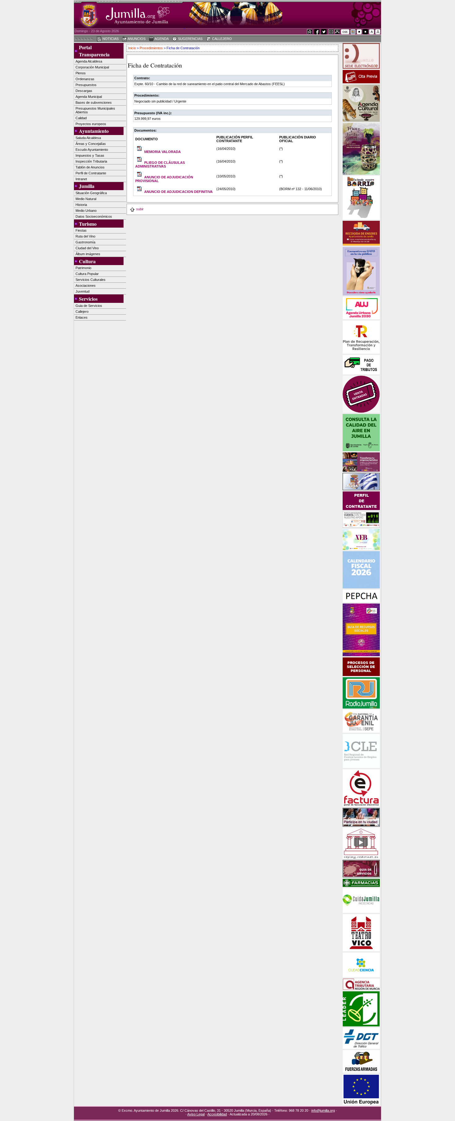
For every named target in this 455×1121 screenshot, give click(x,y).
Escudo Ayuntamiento (92, 149)
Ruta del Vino (85, 236)
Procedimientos (151, 48)
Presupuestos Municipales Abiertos (95, 110)
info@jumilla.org (323, 1110)
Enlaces (82, 317)
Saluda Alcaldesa (88, 138)
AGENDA (161, 39)
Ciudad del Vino (87, 248)
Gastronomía (85, 242)
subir (140, 209)
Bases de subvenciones (94, 102)
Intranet (81, 179)
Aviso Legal (196, 1114)
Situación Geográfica (91, 193)
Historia (81, 205)
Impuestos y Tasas (90, 155)
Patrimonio (83, 268)
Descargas (84, 91)
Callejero (82, 311)
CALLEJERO (221, 39)
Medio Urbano (86, 210)
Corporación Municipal (92, 67)
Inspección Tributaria (91, 161)
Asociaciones (86, 285)
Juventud (82, 291)
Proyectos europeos (91, 124)
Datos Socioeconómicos (94, 216)
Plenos (81, 73)
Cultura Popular (87, 274)
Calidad (81, 118)
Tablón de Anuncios (90, 167)
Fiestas (81, 230)
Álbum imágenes (88, 254)
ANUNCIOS (136, 39)
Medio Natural (86, 199)
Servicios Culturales (91, 279)
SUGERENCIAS (189, 39)
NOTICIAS (110, 39)
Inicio (132, 48)
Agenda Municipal (89, 96)
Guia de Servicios (89, 306)
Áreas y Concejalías (91, 144)
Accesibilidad (217, 1114)
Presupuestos (86, 85)
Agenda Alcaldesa (89, 61)
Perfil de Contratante (91, 173)
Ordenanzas (85, 79)
